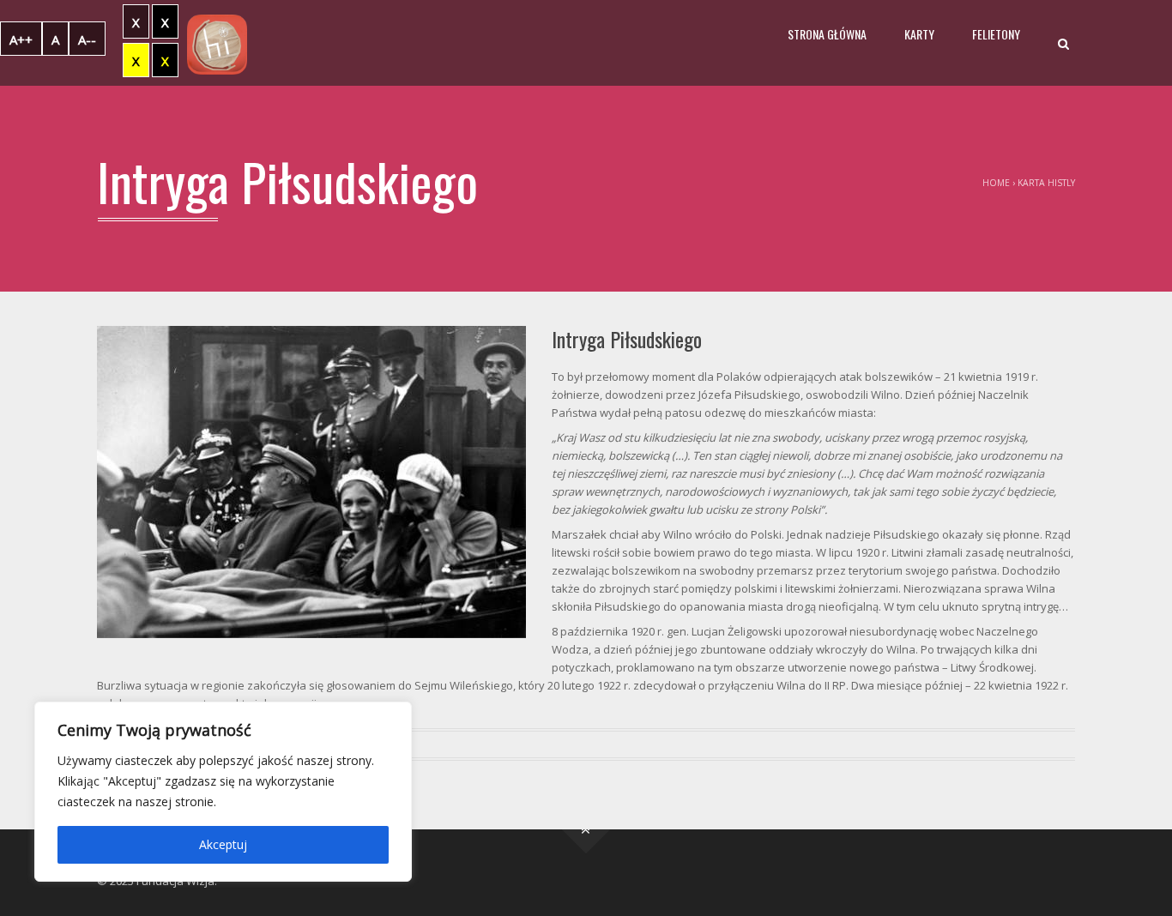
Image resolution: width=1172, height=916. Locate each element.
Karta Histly (1046, 183)
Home (996, 183)
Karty (919, 34)
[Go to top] (586, 829)
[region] (223, 792)
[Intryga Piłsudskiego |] (217, 43)
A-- (87, 39)
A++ (21, 39)
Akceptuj (223, 844)
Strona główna (827, 34)
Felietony (996, 34)
